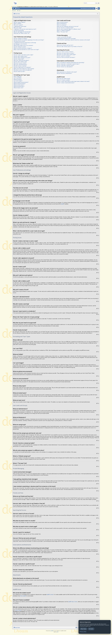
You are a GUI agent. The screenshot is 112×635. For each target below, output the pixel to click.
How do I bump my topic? (19, 71)
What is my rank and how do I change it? (23, 48)
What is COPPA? (17, 23)
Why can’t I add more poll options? (21, 60)
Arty (57, 631)
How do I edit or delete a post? (20, 56)
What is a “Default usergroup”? (63, 30)
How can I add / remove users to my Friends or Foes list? (69, 46)
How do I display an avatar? (20, 46)
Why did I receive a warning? (20, 65)
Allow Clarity (83, 628)
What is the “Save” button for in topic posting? (24, 68)
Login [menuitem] (99, 8)
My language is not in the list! (20, 44)
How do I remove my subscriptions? (65, 66)
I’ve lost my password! (19, 30)
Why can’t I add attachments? (20, 64)
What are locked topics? (19, 86)
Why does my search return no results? (65, 53)
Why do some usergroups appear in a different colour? (69, 29)
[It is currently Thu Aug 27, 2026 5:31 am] (97, 13)
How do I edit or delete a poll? (20, 61)
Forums (18, 8)
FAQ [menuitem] (97, 8)
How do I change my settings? (20, 38)
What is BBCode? (18, 76)
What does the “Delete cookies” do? (21, 33)
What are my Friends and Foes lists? (65, 45)
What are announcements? (20, 83)
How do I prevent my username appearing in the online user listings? (29, 39)
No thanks (91, 628)
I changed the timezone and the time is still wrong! (25, 42)
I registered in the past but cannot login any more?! (25, 29)
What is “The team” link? (62, 31)
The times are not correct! (19, 41)
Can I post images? (18, 80)
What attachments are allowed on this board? (67, 72)
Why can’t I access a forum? (20, 63)
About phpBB (23, 595)
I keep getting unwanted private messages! (66, 38)
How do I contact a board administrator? (65, 82)
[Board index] (17, 3)
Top (98, 102)
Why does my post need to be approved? (23, 70)
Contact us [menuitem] (79, 627)
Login (19, 10)
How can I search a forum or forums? (65, 51)
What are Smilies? (18, 79)
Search (96, 3)
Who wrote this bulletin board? (63, 78)
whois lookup (18, 610)
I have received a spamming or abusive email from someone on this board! (73, 39)
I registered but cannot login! (20, 26)
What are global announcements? (21, 82)
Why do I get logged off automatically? (22, 31)
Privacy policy (83, 631)
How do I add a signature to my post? (22, 57)
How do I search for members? (63, 56)
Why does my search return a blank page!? (66, 54)
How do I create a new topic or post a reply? (23, 54)
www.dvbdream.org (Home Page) (87, 8)
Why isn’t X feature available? (63, 80)
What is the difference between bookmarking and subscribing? (70, 62)
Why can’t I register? (18, 25)
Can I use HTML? (17, 78)
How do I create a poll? (19, 59)
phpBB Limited (50, 594)
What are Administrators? (62, 22)
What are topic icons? (18, 87)
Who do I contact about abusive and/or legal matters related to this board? (73, 81)
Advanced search (98, 3)
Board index (17, 627)
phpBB (62, 204)
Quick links (13, 8)
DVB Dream (14, 6)
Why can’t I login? (18, 27)
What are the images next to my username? (23, 45)
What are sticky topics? (19, 85)
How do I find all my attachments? (64, 73)
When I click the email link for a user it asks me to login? (26, 49)
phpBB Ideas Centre (72, 601)
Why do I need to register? (19, 22)
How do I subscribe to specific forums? (65, 65)
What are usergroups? (62, 25)
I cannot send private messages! (64, 37)
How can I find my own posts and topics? (66, 57)
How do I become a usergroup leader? (65, 27)
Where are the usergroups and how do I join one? (67, 26)
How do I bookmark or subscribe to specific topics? (68, 64)
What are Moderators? (62, 23)
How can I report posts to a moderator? (22, 67)
